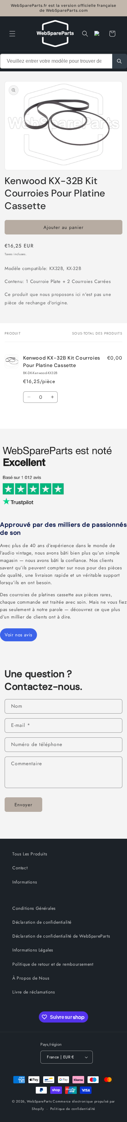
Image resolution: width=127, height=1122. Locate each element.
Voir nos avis (18, 634)
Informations (24, 882)
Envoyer (23, 804)
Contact (19, 868)
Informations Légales (32, 950)
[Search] (119, 61)
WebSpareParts (39, 1101)
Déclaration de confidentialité (42, 922)
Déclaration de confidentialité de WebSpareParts (61, 936)
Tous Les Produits (29, 854)
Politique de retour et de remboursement (52, 964)
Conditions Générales (34, 908)
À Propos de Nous (31, 978)
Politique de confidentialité (73, 1108)
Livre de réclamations (33, 992)
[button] (12, 33)
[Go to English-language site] (98, 33)
